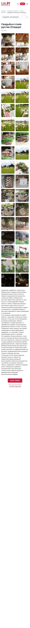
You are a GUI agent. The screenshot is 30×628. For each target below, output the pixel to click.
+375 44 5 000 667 (15, 387)
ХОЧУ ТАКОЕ (15, 380)
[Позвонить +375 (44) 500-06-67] (18, 3)
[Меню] (27, 3)
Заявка (22, 3)
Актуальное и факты (13, 11)
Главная (3, 11)
